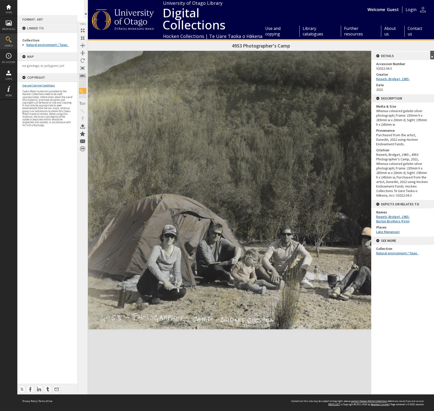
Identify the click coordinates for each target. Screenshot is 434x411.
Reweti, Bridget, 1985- (393, 79)
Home (9, 12)
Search (9, 45)
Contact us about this (83, 141)
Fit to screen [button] (83, 38)
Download (83, 126)
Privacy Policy (29, 401)
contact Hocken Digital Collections (369, 401)
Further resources (353, 31)
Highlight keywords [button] (83, 118)
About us (390, 31)
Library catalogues (313, 31)
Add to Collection (83, 134)
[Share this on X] (22, 386)
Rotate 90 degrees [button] (83, 60)
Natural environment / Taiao (47, 44)
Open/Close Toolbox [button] (86, 9)
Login (9, 78)
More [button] (9, 95)
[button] (82, 91)
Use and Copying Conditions (38, 85)
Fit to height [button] (83, 53)
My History (8, 62)
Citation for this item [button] (83, 149)
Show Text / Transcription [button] (83, 103)
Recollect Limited (380, 404)
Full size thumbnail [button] (83, 30)
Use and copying (273, 31)
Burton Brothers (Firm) (393, 221)
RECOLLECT (334, 404)
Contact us (415, 31)
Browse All (9, 29)
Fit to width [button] (83, 45)
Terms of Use (45, 401)
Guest (393, 9)
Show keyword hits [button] (83, 111)
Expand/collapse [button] (432, 55)
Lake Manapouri (388, 232)
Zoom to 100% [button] (83, 68)
